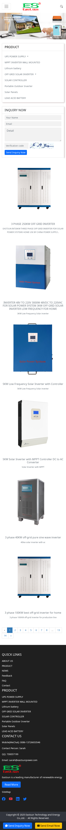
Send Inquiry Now (15, 152)
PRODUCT (7, 665)
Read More (11, 784)
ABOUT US (7, 660)
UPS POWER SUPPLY (15, 56)
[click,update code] (42, 146)
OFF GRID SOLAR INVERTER (19, 74)
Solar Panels (11, 92)
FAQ (4, 680)
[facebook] (3, 798)
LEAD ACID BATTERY (15, 98)
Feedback (7, 675)
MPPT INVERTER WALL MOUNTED (22, 62)
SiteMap (6, 791)
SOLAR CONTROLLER (16, 80)
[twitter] (24, 798)
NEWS (5, 670)
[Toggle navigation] (6, 6)
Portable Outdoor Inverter (19, 86)
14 (5, 635)
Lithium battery (13, 68)
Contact (6, 685)
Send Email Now (50, 825)
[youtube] (9, 798)
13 (58, 630)
